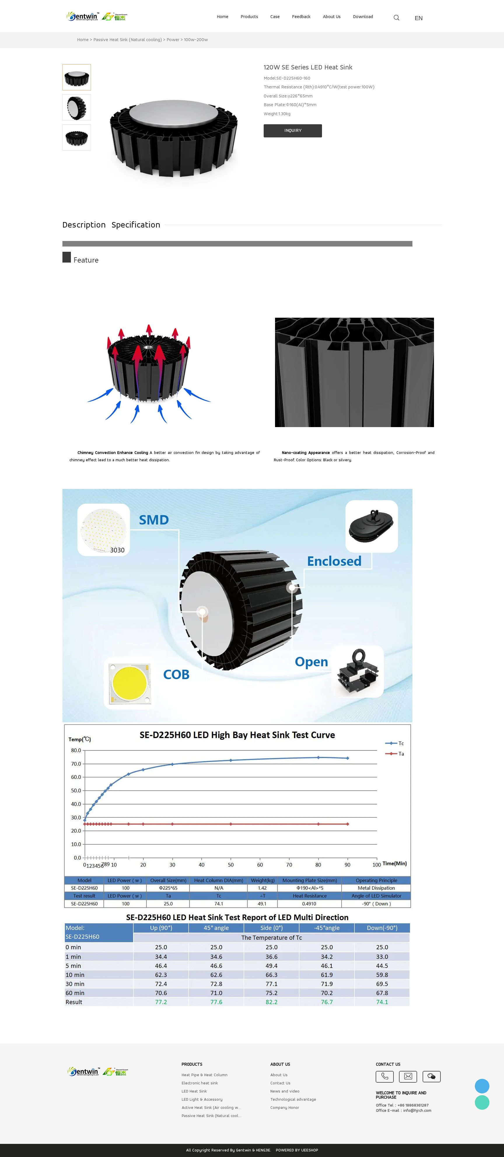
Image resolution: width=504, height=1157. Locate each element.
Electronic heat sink (200, 1083)
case (275, 17)
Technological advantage (293, 1099)
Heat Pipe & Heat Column (205, 1075)
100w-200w (196, 40)
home (222, 17)
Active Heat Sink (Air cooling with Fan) (212, 1108)
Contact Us (280, 1083)
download (363, 17)
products (249, 17)
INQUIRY (293, 130)
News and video (285, 1091)
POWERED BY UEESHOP (297, 1150)
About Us (279, 1075)
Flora (482, 1102)
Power (173, 40)
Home (83, 40)
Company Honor (284, 1108)
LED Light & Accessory (202, 1099)
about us (332, 17)
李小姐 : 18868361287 (482, 1086)
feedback (301, 17)
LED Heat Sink (194, 1091)
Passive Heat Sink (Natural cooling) (127, 40)
